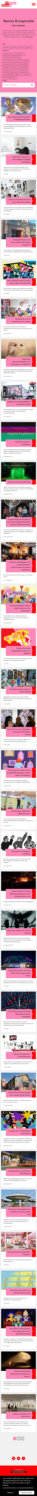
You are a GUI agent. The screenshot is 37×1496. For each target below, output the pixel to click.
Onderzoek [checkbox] (26, 74)
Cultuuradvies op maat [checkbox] (10, 60)
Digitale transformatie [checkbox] (10, 67)
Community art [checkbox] (19, 54)
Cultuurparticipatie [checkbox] (21, 64)
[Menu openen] (33, 4)
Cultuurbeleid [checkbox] (24, 60)
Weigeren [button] (10, 1492)
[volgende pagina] (22, 1438)
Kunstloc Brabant (9, 4)
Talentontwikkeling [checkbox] (9, 77)
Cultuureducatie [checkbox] (8, 64)
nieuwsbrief (28, 37)
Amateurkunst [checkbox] (8, 54)
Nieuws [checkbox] (21, 47)
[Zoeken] (32, 85)
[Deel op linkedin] (13, 1458)
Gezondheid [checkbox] (7, 71)
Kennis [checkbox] (14, 47)
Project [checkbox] (29, 47)
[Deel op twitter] (18, 1458)
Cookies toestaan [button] (26, 1492)
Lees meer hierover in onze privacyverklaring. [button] (18, 1488)
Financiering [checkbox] (23, 67)
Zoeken (4, 80)
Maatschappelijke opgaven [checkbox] (12, 74)
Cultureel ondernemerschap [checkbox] (12, 57)
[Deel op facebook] (23, 1458)
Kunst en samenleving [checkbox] (20, 71)
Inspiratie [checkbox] (6, 47)
